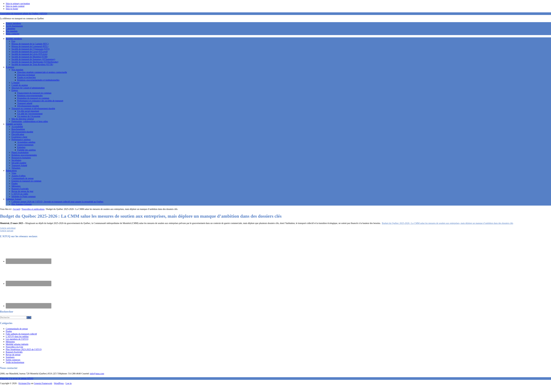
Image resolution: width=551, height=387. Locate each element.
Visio (13, 173)
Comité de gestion (19, 85)
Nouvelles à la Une (14, 347)
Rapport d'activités (14, 352)
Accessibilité (17, 126)
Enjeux (14, 90)
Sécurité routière (18, 163)
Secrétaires (16, 160)
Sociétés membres (14, 38)
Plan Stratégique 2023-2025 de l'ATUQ (24, 349)
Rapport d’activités (20, 188)
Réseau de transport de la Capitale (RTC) (30, 44)
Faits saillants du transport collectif (21, 334)
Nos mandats (17, 69)
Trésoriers (15, 168)
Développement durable (28, 106)
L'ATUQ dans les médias (17, 336)
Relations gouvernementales (30, 95)
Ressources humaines (21, 157)
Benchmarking (18, 129)
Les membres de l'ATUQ (17, 339)
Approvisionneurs (25, 144)
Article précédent (7, 228)
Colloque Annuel (13, 199)
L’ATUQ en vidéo (19, 194)
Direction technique (26, 75)
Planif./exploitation (20, 152)
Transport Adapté (19, 165)
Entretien (21, 147)
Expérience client (19, 137)
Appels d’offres (18, 176)
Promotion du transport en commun (33, 98)
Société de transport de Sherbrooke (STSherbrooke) (34, 62)
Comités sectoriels (14, 124)
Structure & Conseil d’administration (28, 88)
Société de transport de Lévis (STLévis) (29, 54)
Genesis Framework (43, 383)
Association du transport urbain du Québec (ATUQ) (23, 13)
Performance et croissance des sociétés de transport (40, 100)
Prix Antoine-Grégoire (21, 204)
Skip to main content (15, 6)
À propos (10, 67)
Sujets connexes (13, 360)
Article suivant (6, 230)
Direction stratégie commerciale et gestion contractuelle (42, 72)
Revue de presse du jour (22, 191)
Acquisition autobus (26, 142)
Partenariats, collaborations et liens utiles (29, 121)
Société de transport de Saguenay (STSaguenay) (33, 59)
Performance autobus (21, 139)
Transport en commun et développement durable (33, 108)
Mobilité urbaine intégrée (17, 344)
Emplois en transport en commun (26, 181)
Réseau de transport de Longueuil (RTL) (29, 46)
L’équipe (15, 82)
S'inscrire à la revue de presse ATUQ (16, 378)
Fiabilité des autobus (26, 150)
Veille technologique (15, 362)
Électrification (17, 134)
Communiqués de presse (22, 178)
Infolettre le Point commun (23, 196)
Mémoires (16, 186)
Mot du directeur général (22, 119)
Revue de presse (13, 354)
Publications (11, 170)
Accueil (16, 209)
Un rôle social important (28, 111)
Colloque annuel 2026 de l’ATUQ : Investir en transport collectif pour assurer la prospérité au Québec (57, 201)
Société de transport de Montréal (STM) (29, 56)
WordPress (59, 383)
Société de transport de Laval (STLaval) (29, 51)
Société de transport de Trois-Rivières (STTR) (32, 64)
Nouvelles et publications (33, 209)
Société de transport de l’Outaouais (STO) (30, 49)
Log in (69, 383)
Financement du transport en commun (34, 93)
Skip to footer (12, 8)
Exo (13, 41)
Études (14, 183)
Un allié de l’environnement (29, 113)
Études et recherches (26, 77)
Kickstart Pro (24, 383)
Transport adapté (24, 103)
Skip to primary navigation (18, 3)
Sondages (10, 357)
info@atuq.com (97, 373)
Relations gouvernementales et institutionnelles (38, 80)
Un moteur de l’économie (28, 116)
